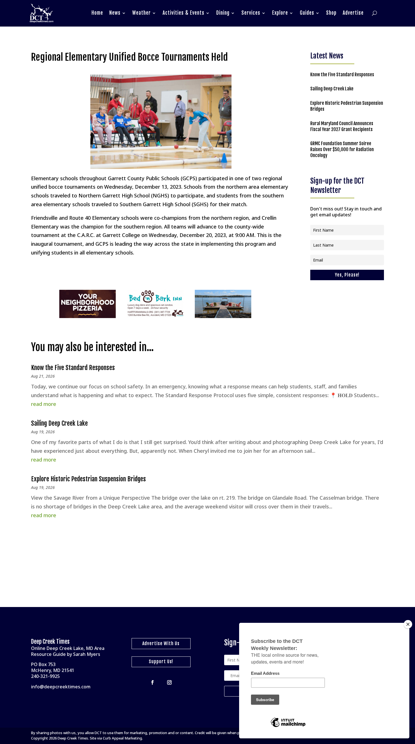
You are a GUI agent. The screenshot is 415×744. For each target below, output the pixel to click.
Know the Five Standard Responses (342, 74)
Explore (280, 13)
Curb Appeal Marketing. (123, 738)
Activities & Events (183, 13)
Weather (141, 13)
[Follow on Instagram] (169, 682)
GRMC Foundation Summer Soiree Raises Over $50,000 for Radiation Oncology (342, 149)
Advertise (353, 13)
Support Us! (161, 661)
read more (43, 404)
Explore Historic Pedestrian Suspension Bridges (88, 479)
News (115, 13)
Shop (331, 13)
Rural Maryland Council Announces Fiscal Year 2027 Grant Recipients (341, 126)
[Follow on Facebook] (152, 682)
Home (97, 13)
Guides (307, 13)
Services (250, 13)
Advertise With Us (161, 643)
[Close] (408, 624)
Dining (223, 13)
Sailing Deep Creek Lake (331, 89)
